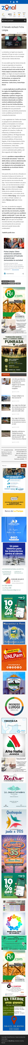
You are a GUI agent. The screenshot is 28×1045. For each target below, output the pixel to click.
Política (12, 281)
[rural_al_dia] (14, 303)
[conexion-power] (14, 778)
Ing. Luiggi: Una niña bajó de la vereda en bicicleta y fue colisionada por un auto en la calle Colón (19, 408)
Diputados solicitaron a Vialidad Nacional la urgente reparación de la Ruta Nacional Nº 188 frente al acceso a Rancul (19, 435)
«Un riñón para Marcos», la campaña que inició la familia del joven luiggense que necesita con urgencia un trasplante (18, 383)
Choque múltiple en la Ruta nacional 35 (18, 397)
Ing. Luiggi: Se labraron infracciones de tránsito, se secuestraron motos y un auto (19, 421)
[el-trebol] (14, 1006)
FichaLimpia (12, 283)
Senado (18, 283)
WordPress (11, 1041)
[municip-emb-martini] (14, 683)
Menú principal (8, 20)
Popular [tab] (6, 374)
